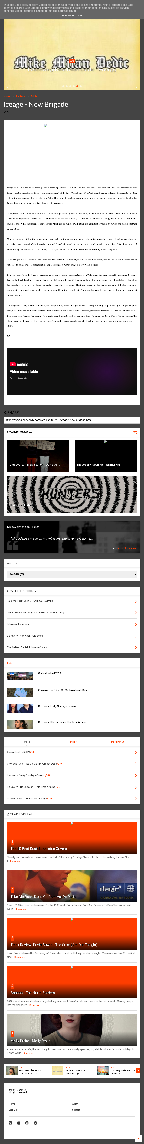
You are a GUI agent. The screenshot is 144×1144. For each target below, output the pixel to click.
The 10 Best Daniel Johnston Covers (39, 849)
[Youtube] (26, 1123)
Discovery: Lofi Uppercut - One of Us (123, 1072)
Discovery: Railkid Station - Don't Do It (35, 464)
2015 (72, 61)
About (75, 1104)
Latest (11, 662)
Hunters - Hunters (22, 505)
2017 (113, 1067)
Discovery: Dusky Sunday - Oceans (57, 706)
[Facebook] (18, 1123)
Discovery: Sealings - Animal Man (99, 464)
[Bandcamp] (35, 1123)
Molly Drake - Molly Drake (30, 1041)
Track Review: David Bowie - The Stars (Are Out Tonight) (54, 945)
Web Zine (14, 1110)
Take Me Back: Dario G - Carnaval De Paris (43, 897)
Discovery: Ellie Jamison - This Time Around (62, 722)
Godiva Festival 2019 (49, 673)
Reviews (20, 96)
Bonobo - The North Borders (33, 993)
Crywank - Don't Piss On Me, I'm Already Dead (63, 690)
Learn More (67, 15)
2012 (21, 1067)
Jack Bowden (126, 548)
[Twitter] (10, 1123)
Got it (81, 15)
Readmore (15, 861)
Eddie (34, 96)
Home (7, 96)
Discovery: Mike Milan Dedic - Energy (72, 69)
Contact (76, 1110)
